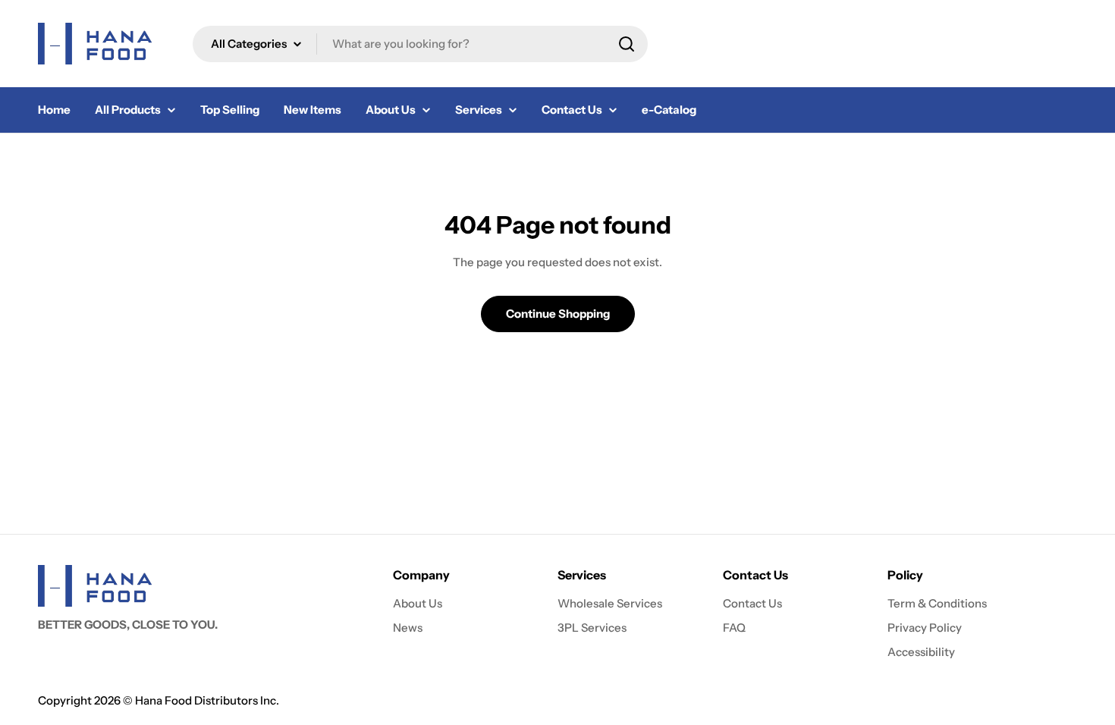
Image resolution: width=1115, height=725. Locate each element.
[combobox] (420, 44)
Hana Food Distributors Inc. (207, 700)
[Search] (626, 44)
